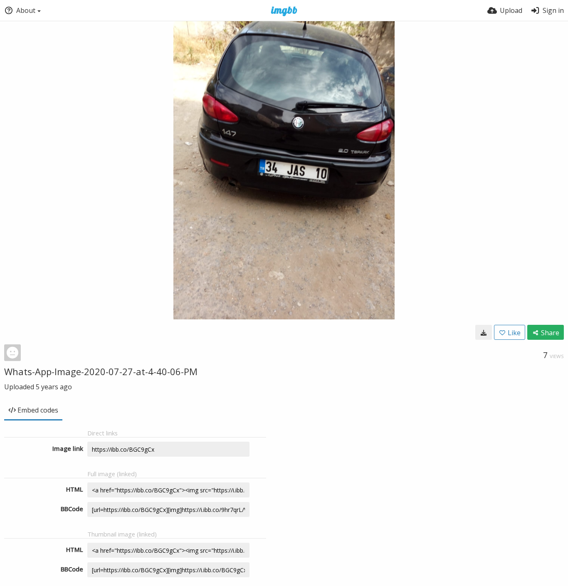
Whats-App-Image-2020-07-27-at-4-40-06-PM (101, 371)
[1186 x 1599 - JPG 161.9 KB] (483, 332)
